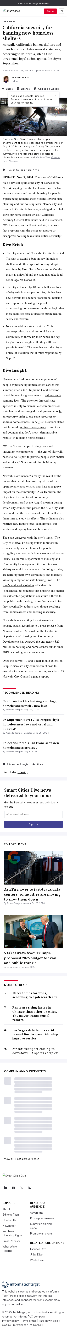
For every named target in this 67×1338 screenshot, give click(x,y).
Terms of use (29, 1320)
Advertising (36, 1212)
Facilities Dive (38, 1249)
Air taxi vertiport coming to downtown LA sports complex (35, 1051)
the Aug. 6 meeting (41, 502)
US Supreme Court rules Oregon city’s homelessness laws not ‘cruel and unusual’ (31, 724)
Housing (23, 772)
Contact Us (9, 1220)
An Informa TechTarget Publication (33, 3)
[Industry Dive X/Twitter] (21, 1188)
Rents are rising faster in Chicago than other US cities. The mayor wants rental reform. (34, 1013)
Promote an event (41, 1233)
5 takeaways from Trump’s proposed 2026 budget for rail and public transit (30, 957)
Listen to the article (23, 169)
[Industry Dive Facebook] (13, 1188)
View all (8, 1159)
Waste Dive (37, 1260)
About (6, 1209)
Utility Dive (36, 1254)
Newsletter (9, 1225)
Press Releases (11, 1241)
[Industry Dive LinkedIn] (5, 1188)
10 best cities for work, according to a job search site (35, 995)
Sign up (50, 11)
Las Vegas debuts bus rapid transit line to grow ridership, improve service (35, 1034)
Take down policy (49, 1320)
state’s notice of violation (18, 585)
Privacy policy (10, 1320)
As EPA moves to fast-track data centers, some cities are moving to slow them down (32, 894)
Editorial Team (11, 1214)
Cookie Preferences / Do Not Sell (22, 1325)
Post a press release (27, 1159)
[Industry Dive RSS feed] (29, 1188)
